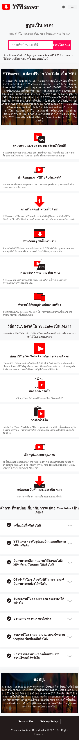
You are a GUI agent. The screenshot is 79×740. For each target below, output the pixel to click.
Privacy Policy (49, 721)
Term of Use (26, 721)
